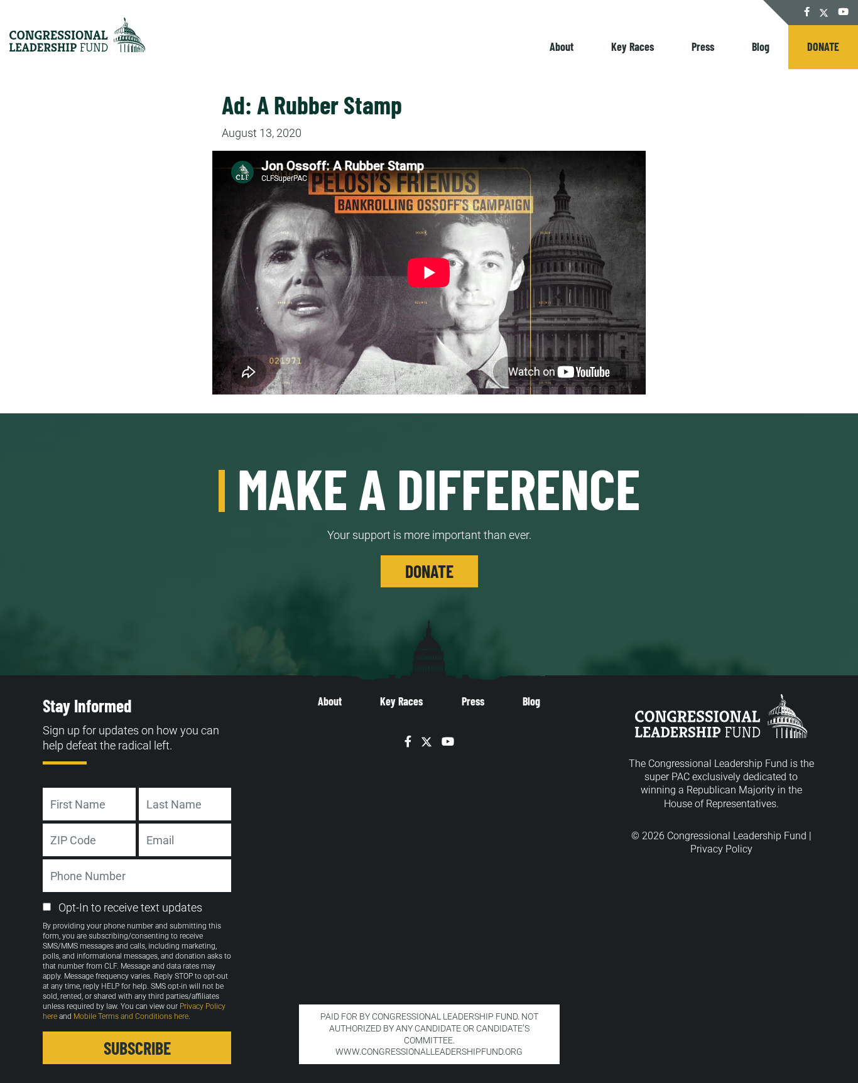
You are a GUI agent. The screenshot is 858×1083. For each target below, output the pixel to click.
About (561, 46)
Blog (760, 46)
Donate (823, 46)
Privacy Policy (721, 849)
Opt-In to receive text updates (130, 907)
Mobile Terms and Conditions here (130, 1016)
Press (703, 46)
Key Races (632, 46)
